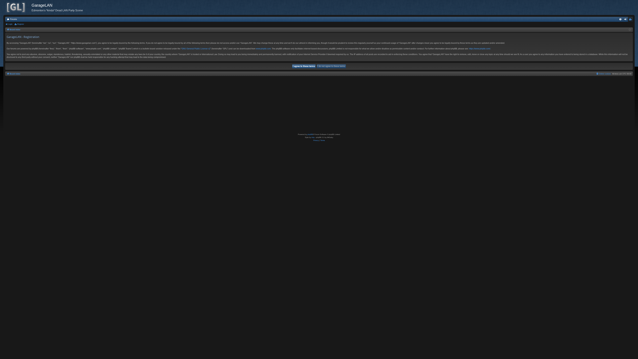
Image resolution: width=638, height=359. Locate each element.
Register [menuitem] (631, 20)
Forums (13, 19)
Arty (313, 137)
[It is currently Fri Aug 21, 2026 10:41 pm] (630, 30)
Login (10, 24)
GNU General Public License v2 (196, 49)
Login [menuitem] (626, 20)
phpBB (310, 134)
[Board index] (17, 7)
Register (20, 24)
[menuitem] (620, 19)
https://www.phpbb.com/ (479, 49)
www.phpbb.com (263, 49)
